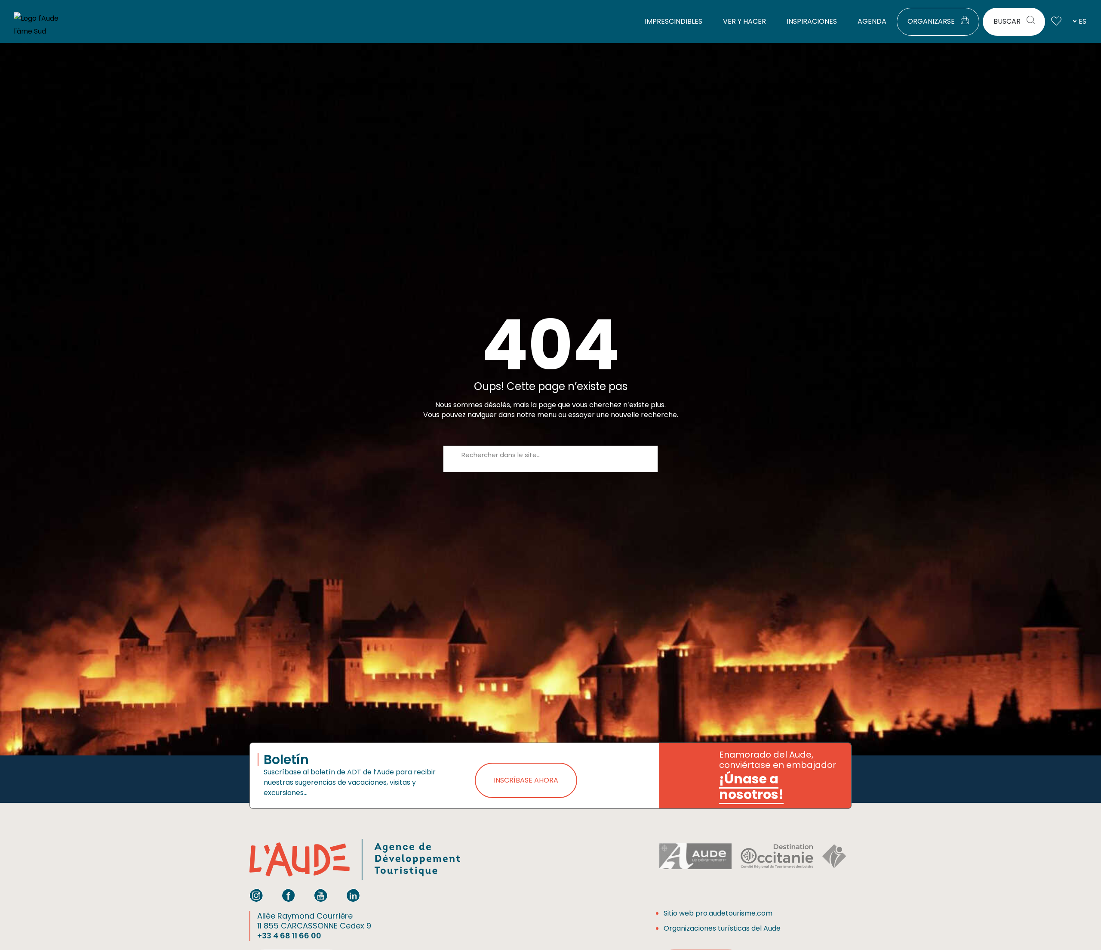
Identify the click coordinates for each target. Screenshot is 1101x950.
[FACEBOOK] (288, 895)
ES (1082, 21)
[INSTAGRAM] (256, 895)
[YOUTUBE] (321, 895)
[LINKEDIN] (353, 895)
